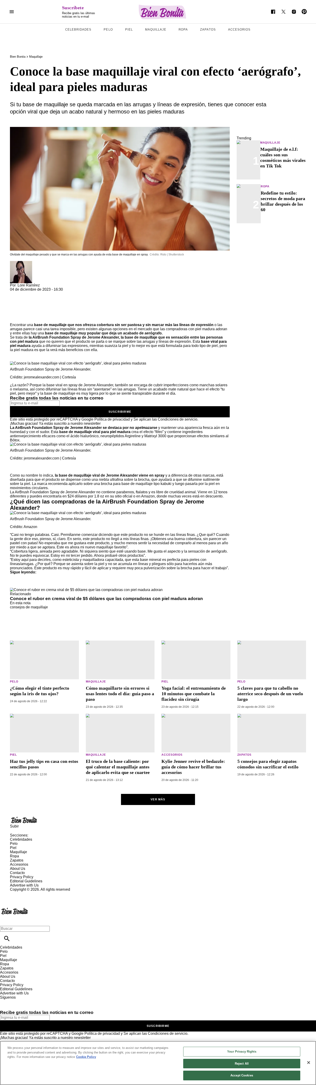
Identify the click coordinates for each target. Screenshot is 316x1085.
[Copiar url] (21, 307)
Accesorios (239, 29)
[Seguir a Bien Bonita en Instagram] (294, 11)
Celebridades (78, 29)
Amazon (148, 496)
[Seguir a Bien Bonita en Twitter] (283, 11)
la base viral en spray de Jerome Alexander (78, 385)
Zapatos (208, 29)
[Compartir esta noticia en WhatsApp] (15, 294)
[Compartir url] (15, 317)
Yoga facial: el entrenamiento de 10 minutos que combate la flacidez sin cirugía (193, 694)
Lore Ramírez (29, 285)
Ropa (183, 29)
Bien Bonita (17, 56)
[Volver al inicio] (14, 908)
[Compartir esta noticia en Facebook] (27, 294)
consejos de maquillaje (29, 607)
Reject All (242, 1063)
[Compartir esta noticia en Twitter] (38, 294)
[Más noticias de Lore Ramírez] (21, 263)
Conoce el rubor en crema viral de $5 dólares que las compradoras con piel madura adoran (106, 598)
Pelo (108, 29)
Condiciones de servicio (177, 419)
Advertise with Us (24, 885)
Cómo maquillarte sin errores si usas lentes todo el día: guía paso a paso (120, 694)
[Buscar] (7, 938)
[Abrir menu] (11, 11)
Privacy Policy (21, 877)
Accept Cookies (241, 1075)
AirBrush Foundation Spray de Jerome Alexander (75, 337)
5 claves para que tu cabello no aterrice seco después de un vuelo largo (270, 694)
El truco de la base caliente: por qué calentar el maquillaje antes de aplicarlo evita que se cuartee (118, 767)
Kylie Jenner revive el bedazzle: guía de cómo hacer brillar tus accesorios (193, 767)
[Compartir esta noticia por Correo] (49, 294)
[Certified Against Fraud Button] (26, 894)
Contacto (17, 873)
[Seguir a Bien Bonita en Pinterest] (304, 11)
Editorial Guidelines (26, 881)
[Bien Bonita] (162, 12)
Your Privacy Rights (241, 1051)
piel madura (205, 329)
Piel (129, 29)
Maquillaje (155, 29)
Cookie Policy (86, 1057)
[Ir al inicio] (158, 819)
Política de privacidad (112, 419)
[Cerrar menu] (5, 920)
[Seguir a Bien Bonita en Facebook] (273, 11)
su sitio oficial (121, 496)
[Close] (309, 1062)
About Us (17, 869)
